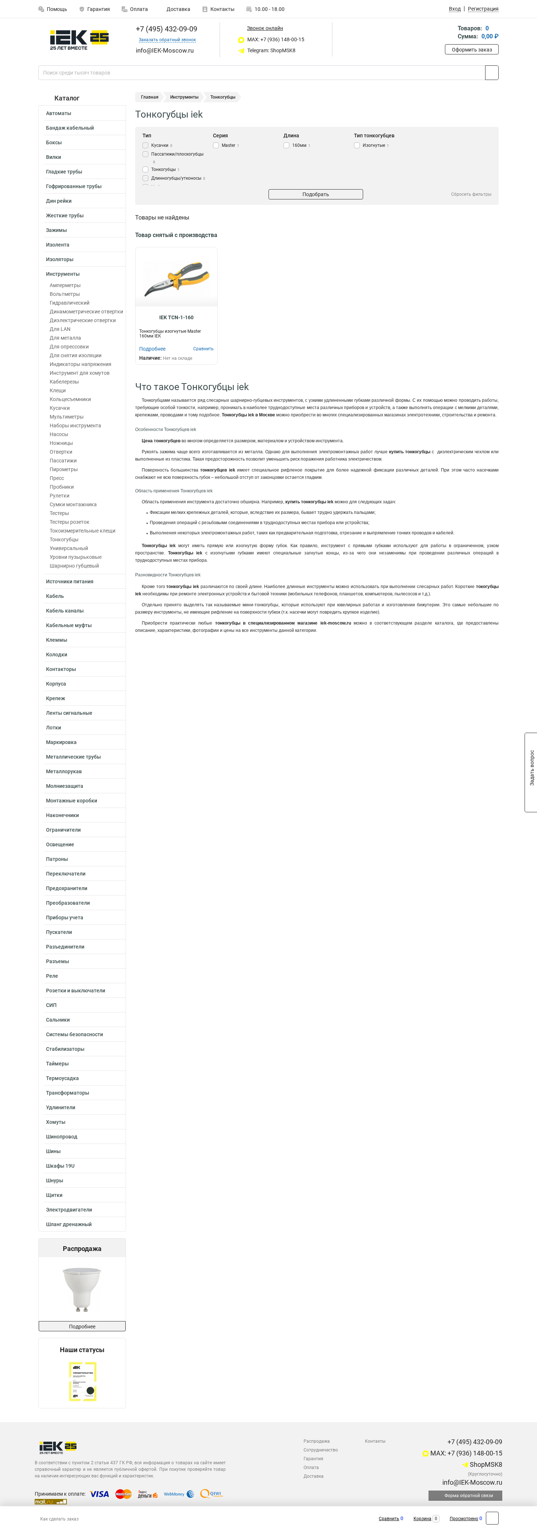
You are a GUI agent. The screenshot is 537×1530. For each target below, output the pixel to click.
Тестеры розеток (70, 522)
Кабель (55, 596)
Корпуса (56, 684)
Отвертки (61, 452)
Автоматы (58, 113)
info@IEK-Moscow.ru (471, 1482)
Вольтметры (65, 294)
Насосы (59, 434)
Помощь (57, 9)
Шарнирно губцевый (74, 566)
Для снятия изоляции (76, 355)
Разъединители (65, 947)
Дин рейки (59, 201)
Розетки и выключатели (75, 990)
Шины (53, 1151)
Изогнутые (376, 145)
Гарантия (98, 9)
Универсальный (69, 548)
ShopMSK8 (485, 1464)
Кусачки (60, 408)
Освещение (60, 844)
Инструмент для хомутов (80, 373)
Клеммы (56, 640)
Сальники (58, 1020)
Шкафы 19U (60, 1166)
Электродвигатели (69, 1210)
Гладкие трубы (64, 172)
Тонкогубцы (64, 539)
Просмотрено (464, 1518)
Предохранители (66, 888)
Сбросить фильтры (471, 194)
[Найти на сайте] (492, 72)
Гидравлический (70, 303)
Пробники (62, 487)
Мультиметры (67, 417)
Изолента (57, 245)
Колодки (56, 654)
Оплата (139, 9)
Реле (52, 976)
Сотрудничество (321, 1450)
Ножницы (61, 443)
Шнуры (54, 1180)
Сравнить (389, 1518)
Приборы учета (64, 917)
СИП (51, 1005)
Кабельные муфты (69, 625)
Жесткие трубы (65, 215)
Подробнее (82, 1326)
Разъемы (57, 961)
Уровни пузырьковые (76, 557)
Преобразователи (68, 903)
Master (230, 145)
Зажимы (56, 230)
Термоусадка (62, 1078)
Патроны (57, 859)
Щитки (54, 1195)
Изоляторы (59, 259)
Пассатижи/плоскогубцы (177, 158)
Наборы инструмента (75, 425)
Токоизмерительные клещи (82, 531)
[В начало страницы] (492, 1518)
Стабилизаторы (65, 1049)
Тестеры (59, 513)
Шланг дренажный (69, 1224)
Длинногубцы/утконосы (178, 178)
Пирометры (64, 469)
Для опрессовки (69, 347)
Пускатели (59, 932)
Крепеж (55, 698)
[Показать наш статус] (82, 1380)
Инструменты (63, 274)
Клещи (58, 390)
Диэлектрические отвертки (83, 320)
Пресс (57, 478)
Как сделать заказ (59, 1519)
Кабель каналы (65, 611)
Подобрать (315, 194)
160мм (301, 145)
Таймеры (57, 1064)
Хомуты (55, 1122)
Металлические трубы (73, 757)
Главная (150, 97)
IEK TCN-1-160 (176, 317)
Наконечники (62, 815)
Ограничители (63, 830)
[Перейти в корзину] (450, 33)
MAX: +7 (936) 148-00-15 (275, 39)
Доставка (177, 9)
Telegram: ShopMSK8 (271, 50)
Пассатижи (63, 460)
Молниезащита (64, 786)
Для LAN (60, 329)
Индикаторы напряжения (80, 364)
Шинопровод (61, 1137)
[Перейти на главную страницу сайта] (79, 40)
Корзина (422, 1518)
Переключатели (65, 874)
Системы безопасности (74, 1034)
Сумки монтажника (73, 504)
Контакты (222, 9)
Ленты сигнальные (69, 713)
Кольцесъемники (70, 399)
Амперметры (65, 285)
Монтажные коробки (71, 801)
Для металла (65, 338)
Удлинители (60, 1107)
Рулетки (59, 496)
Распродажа (317, 1441)
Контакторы (61, 669)
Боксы (54, 142)
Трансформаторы (67, 1093)
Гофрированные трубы (74, 186)
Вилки (53, 157)
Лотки (53, 727)
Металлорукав (64, 771)
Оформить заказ (472, 50)
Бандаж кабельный (70, 128)
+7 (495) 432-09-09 (165, 28)
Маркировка (61, 742)
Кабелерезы (64, 382)
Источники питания (70, 581)
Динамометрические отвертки (86, 311)
